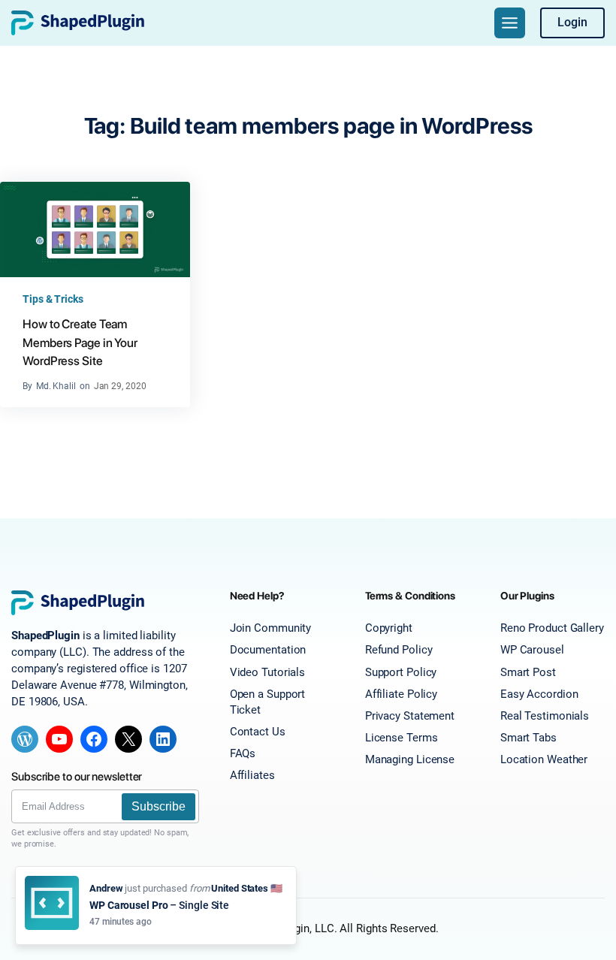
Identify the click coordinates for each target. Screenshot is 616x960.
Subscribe (158, 806)
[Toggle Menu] (509, 23)
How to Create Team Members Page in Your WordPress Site (80, 342)
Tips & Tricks (53, 299)
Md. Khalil (56, 386)
